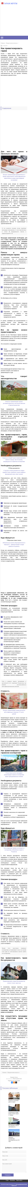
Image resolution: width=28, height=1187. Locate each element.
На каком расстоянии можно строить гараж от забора (13, 1114)
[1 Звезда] (7, 1078)
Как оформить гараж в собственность (13, 1126)
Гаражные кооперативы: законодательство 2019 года (13, 1139)
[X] (16, 1082)
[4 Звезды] (10, 1078)
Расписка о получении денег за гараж (13, 1101)
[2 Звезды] (8, 1078)
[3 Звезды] (9, 1078)
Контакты (12, 1180)
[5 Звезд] (12, 1078)
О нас (7, 1180)
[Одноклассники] (14, 1082)
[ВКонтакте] (12, 1082)
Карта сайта (19, 1180)
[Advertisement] (14, 21)
